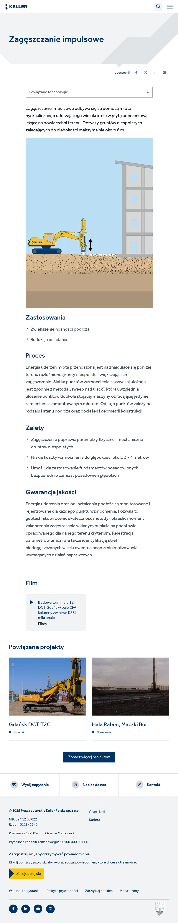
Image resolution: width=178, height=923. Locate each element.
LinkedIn (25, 909)
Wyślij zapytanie (35, 785)
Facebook (13, 909)
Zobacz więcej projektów (89, 757)
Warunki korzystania (24, 891)
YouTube (38, 909)
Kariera (94, 820)
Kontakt (153, 785)
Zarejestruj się (28, 873)
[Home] (16, 6)
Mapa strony (129, 891)
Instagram (50, 909)
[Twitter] (145, 72)
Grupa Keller (98, 812)
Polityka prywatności (62, 891)
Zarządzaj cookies (99, 891)
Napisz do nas (94, 785)
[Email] (164, 72)
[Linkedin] (155, 72)
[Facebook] (136, 72)
